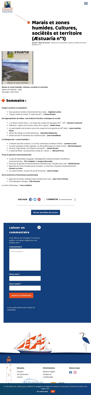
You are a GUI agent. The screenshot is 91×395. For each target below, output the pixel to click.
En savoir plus (42, 391)
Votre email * (15, 284)
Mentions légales (49, 371)
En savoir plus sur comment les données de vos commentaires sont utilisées (24, 312)
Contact (20, 377)
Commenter (59, 199)
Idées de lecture (44, 43)
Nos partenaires (22, 374)
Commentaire (15, 247)
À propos (20, 371)
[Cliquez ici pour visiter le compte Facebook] (70, 373)
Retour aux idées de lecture (45, 212)
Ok (53, 391)
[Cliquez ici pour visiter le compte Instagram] (75, 373)
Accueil (34, 43)
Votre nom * (14, 274)
